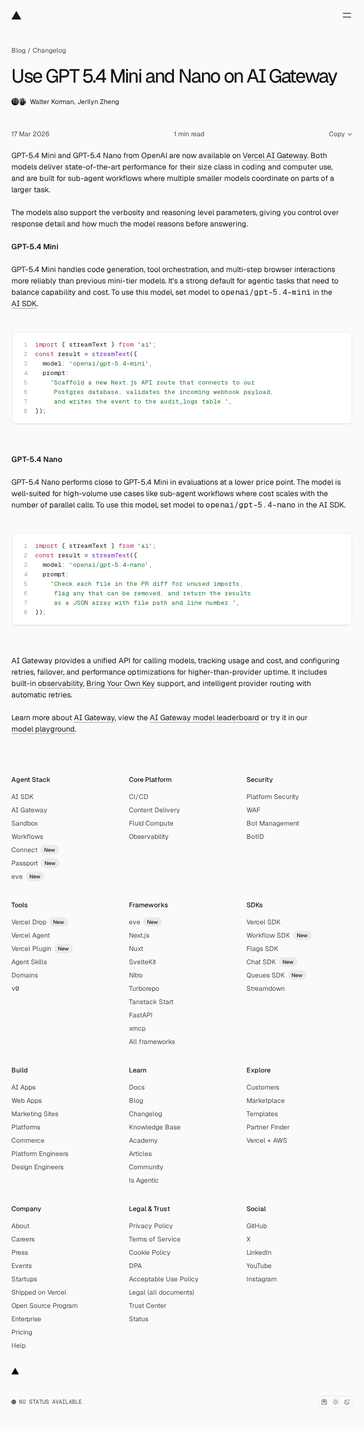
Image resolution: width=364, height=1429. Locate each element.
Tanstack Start (151, 1001)
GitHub (256, 1226)
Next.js (139, 935)
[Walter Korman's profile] (15, 101)
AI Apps (23, 1087)
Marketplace (265, 1100)
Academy (143, 1140)
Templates (262, 1113)
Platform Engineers (39, 1153)
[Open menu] (347, 15)
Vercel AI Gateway (275, 155)
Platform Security (272, 796)
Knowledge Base (155, 1127)
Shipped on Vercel (38, 1292)
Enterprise (26, 1319)
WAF (253, 810)
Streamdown (265, 988)
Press (19, 1252)
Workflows (27, 836)
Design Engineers (37, 1167)
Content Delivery (154, 810)
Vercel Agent (30, 935)
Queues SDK (274, 975)
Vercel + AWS (266, 1140)
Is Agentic (144, 1180)
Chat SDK (270, 962)
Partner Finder (268, 1127)
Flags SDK (262, 948)
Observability (149, 836)
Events (21, 1265)
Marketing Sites (34, 1113)
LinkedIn (259, 1252)
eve (26, 876)
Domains (24, 975)
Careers (23, 1239)
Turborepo (144, 988)
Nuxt (136, 948)
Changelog (49, 50)
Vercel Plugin (40, 948)
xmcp (137, 1028)
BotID (255, 836)
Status (138, 1319)
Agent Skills (29, 962)
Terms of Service (155, 1239)
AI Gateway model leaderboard (204, 718)
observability (60, 683)
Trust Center (147, 1305)
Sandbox (24, 823)
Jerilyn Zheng (98, 101)
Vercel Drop (37, 922)
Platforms (25, 1127)
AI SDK (23, 304)
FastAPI (141, 1015)
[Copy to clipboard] (336, 347)
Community (146, 1167)
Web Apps (26, 1100)
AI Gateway (94, 718)
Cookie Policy (150, 1252)
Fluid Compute (151, 823)
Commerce (28, 1140)
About (20, 1226)
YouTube (259, 1265)
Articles (140, 1153)
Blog (18, 50)
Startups (24, 1279)
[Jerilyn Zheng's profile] (22, 101)
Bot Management (272, 823)
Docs (137, 1087)
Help (18, 1345)
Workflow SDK (277, 935)
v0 (15, 988)
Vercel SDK (263, 922)
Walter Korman (52, 101)
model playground (43, 729)
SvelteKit (142, 962)
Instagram (261, 1279)
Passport (33, 863)
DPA (135, 1265)
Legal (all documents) (161, 1292)
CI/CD (138, 796)
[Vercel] (16, 15)
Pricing (21, 1332)
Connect (33, 850)
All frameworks (152, 1041)
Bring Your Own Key (120, 683)
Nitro (136, 975)
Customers (262, 1087)
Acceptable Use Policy (164, 1279)
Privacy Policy (151, 1226)
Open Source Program (44, 1305)
